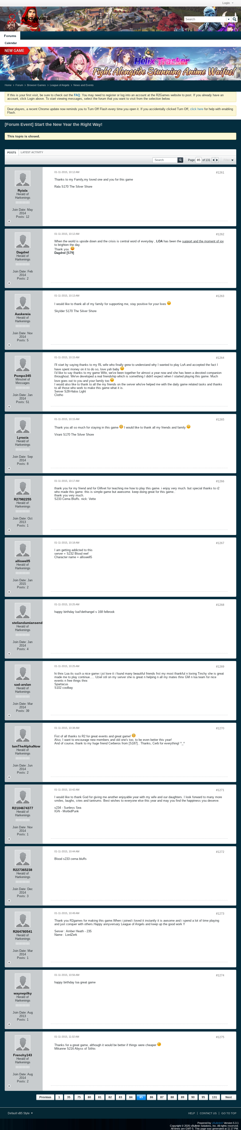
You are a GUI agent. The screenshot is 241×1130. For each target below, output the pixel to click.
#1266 (220, 481)
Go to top (228, 1113)
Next (228, 1097)
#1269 (220, 666)
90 (193, 1097)
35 (68, 1097)
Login (226, 3)
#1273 (220, 913)
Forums (10, 36)
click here (196, 109)
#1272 (220, 852)
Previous (45, 1097)
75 (79, 1097)
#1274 (220, 975)
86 (151, 1097)
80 (89, 1097)
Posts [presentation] (11, 152)
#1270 (220, 728)
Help (191, 1113)
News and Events (83, 85)
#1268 (220, 604)
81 (99, 1097)
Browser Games (36, 85)
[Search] (234, 19)
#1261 (220, 172)
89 (182, 1097)
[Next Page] (216, 160)
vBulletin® (217, 1123)
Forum (19, 85)
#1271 (220, 790)
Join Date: (19, 209)
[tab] (12, 152)
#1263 (220, 296)
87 (162, 1097)
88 (172, 1097)
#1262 (220, 234)
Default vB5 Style (19, 1113)
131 (214, 1097)
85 (141, 1097)
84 (131, 1097)
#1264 (220, 357)
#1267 (220, 543)
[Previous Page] (213, 160)
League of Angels (59, 85)
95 (203, 1097)
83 (120, 1097)
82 (110, 1097)
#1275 (220, 1037)
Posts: (20, 217)
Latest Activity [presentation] (32, 152)
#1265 (220, 419)
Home (8, 85)
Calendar (11, 43)
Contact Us (208, 1113)
